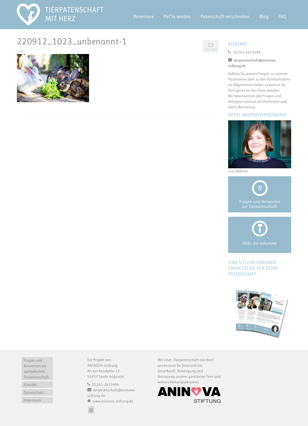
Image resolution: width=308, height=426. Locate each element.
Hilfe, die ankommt (259, 243)
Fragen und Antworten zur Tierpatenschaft (259, 204)
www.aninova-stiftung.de (112, 401)
